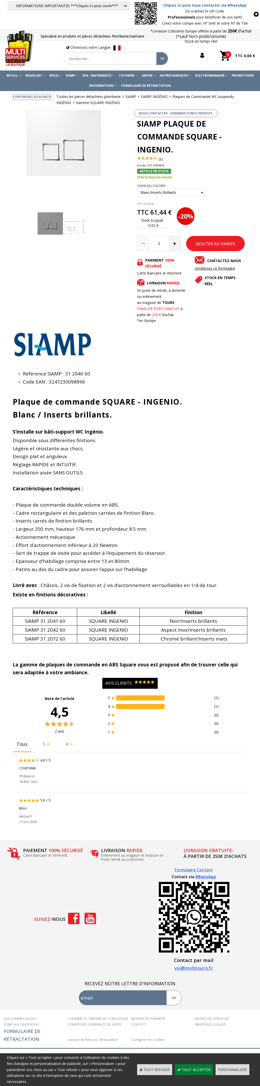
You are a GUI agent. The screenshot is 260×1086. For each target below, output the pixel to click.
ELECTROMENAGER (209, 75)
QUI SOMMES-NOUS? (20, 1018)
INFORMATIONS (101, 85)
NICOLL (12, 75)
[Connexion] (201, 55)
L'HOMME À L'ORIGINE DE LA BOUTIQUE (98, 1018)
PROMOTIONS (243, 75)
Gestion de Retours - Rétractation (93, 1039)
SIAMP (70, 75)
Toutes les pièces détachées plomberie (88, 96)
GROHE (147, 75)
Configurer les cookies (148, 1039)
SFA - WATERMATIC (97, 75)
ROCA (54, 75)
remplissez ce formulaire (215, 268)
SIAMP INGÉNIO (154, 96)
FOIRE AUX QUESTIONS (21, 1024)
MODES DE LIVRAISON (212, 1018)
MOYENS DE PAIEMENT (148, 1018)
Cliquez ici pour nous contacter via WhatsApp (205, 5)
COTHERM (126, 75)
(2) (160, 159)
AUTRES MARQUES (174, 75)
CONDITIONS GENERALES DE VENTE (94, 1024)
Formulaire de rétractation (146, 85)
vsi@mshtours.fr (193, 968)
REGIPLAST (33, 75)
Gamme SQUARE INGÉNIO (98, 102)
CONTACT (138, 1024)
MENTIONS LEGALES (210, 1024)
